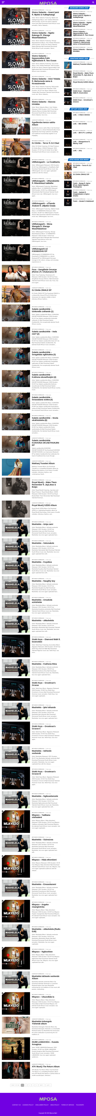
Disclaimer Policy (42, 1105)
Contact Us (16, 1105)
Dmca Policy (54, 1105)
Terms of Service (67, 1105)
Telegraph (80, 1105)
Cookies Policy (28, 1105)
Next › (42, 1085)
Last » (48, 1085)
